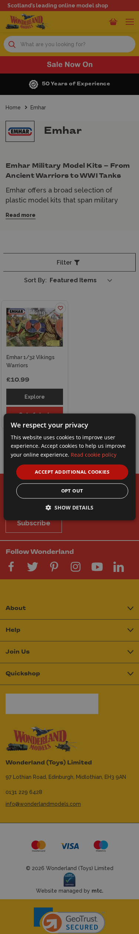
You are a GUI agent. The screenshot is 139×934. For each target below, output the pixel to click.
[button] (69, 507)
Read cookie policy (93, 454)
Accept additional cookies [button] (72, 471)
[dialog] (69, 466)
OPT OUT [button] (72, 491)
